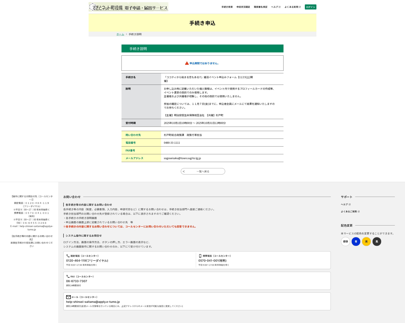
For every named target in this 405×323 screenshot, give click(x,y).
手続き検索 (227, 6)
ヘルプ (274, 6)
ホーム (120, 34)
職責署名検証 (261, 6)
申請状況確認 (243, 6)
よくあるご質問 (349, 211)
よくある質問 (291, 6)
